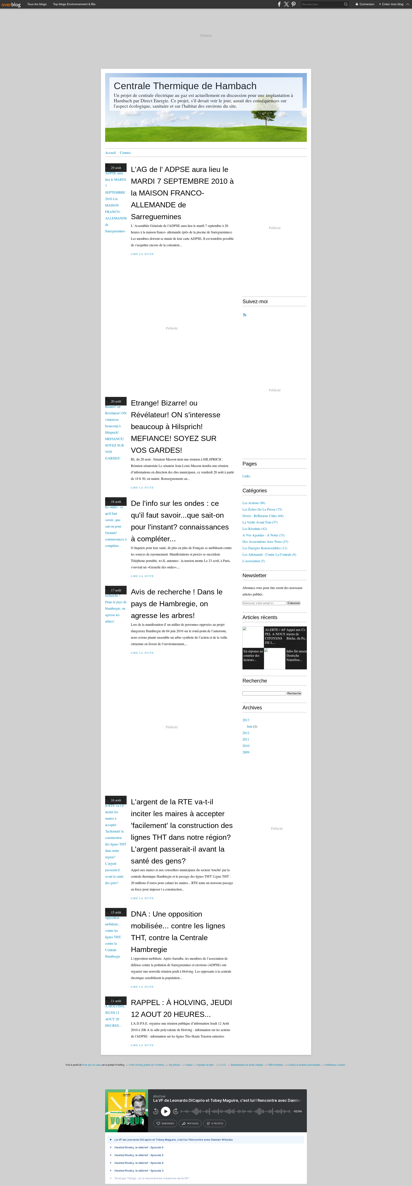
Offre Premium (275, 1064)
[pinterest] (293, 4)
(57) (260, 522)
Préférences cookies (335, 1064)
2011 (245, 739)
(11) (264, 548)
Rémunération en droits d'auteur (247, 1064)
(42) (254, 528)
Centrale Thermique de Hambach (185, 85)
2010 (245, 745)
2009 (245, 752)
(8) (269, 554)
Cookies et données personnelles (304, 1064)
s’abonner (168, 1123)
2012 (245, 732)
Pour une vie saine (91, 1064)
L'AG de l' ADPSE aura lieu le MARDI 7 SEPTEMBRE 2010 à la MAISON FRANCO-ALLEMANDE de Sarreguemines (182, 193)
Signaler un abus (206, 1064)
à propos (217, 1123)
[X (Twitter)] (286, 4)
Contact (125, 152)
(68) (262, 515)
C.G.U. (223, 1064)
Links (246, 476)
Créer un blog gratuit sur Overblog (146, 1064)
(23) (265, 541)
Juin (249, 726)
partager (192, 1123)
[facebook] (279, 4)
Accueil (110, 152)
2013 (245, 720)
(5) (253, 561)
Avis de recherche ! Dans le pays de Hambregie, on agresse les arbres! (177, 604)
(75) (262, 509)
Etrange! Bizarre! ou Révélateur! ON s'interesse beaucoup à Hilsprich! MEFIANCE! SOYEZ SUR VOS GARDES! (175, 426)
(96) (253, 502)
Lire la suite (142, 254)
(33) (263, 535)
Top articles (174, 1064)
